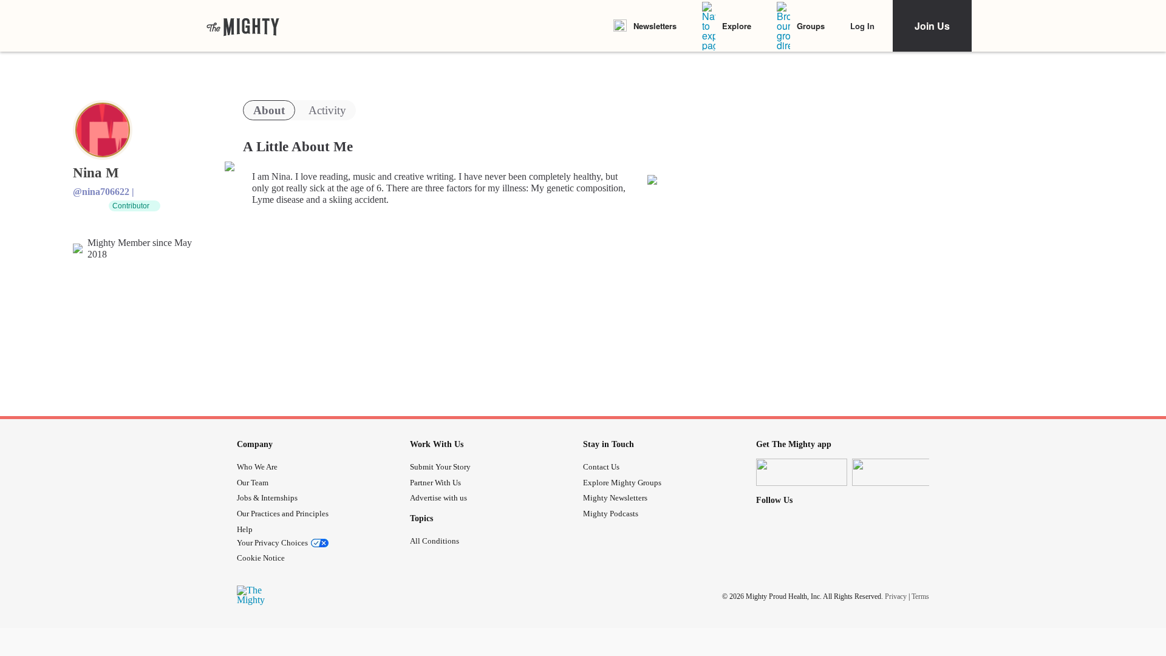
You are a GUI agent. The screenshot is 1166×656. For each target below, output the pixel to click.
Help (245, 529)
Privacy (896, 596)
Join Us (932, 26)
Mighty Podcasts (610, 513)
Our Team (252, 482)
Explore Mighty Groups (622, 482)
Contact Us (601, 466)
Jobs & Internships (267, 497)
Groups (811, 26)
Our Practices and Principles (283, 513)
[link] (242, 26)
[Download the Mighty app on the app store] (801, 472)
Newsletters (655, 26)
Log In (862, 26)
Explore (736, 26)
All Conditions (434, 540)
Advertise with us (438, 497)
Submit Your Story (440, 466)
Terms (920, 596)
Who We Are (257, 466)
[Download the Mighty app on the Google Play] (897, 472)
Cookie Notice (261, 557)
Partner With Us (435, 482)
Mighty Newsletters (615, 497)
